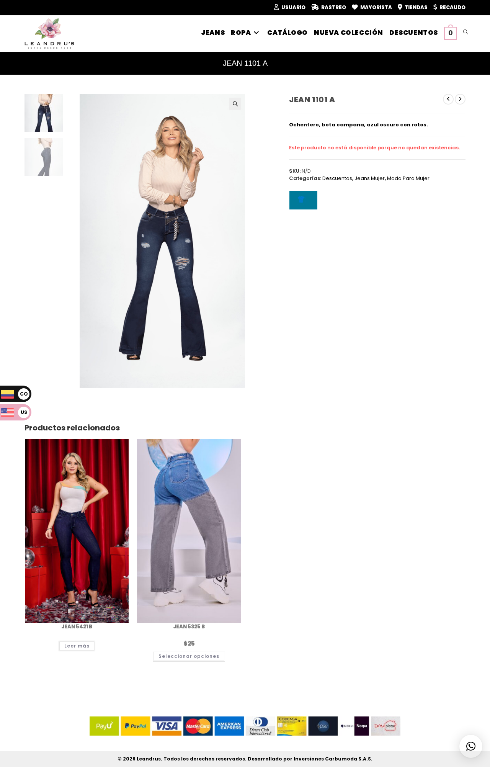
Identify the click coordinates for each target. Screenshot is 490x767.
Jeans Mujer (369, 178)
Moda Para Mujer (408, 178)
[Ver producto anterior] (448, 99)
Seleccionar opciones (188, 656)
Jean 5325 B (189, 626)
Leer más (77, 646)
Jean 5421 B (76, 626)
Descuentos (337, 178)
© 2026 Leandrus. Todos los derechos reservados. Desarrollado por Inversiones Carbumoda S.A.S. (245, 759)
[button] (235, 104)
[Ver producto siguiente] (460, 99)
